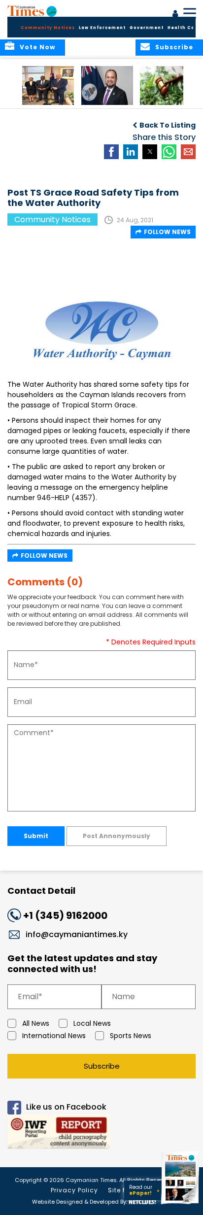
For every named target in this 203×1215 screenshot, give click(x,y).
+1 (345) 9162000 (65, 915)
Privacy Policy (74, 1190)
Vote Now (37, 47)
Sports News (130, 1036)
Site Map (122, 1190)
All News (35, 1023)
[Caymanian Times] (32, 11)
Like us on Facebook (66, 1107)
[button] (48, 85)
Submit (36, 836)
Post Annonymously (116, 836)
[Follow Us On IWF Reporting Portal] (101, 1133)
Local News (92, 1023)
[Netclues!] (142, 1201)
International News (54, 1036)
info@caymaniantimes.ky (77, 934)
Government (147, 28)
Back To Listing (167, 125)
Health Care (184, 28)
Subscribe (102, 1066)
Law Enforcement (102, 28)
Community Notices (48, 28)
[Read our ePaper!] (181, 1204)
